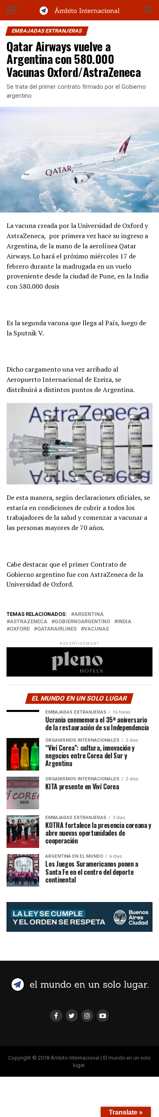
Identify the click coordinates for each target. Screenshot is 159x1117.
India (124, 621)
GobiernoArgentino (82, 621)
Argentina (89, 614)
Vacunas (96, 629)
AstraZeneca (28, 621)
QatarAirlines (57, 629)
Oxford (20, 629)
